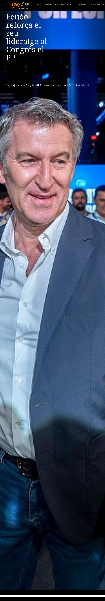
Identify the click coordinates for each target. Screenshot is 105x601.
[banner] (23, 4)
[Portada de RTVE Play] (21, 4)
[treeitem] (43, 4)
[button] (9, 5)
